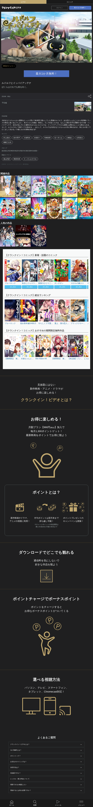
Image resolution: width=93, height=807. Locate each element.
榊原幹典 (17, 159)
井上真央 (6, 138)
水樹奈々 (37, 138)
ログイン (59, 8)
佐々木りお (58, 138)
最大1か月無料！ (80, 7)
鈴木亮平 (17, 138)
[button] (82, 274)
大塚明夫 (27, 138)
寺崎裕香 (47, 138)
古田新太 (79, 138)
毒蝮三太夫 (7, 142)
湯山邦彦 (6, 159)
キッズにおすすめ (30, 159)
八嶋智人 (69, 138)
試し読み (13, 287)
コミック (70, 2)
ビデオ (23, 2)
